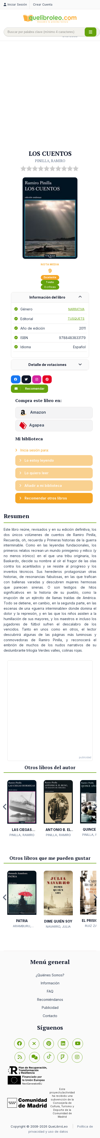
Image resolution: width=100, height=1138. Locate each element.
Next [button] (95, 807)
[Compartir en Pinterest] (47, 379)
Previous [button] (4, 807)
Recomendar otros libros (45, 498)
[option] (22, 809)
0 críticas (50, 287)
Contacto (50, 1016)
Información (50, 983)
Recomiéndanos (50, 999)
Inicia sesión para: (34, 450)
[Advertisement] (50, 96)
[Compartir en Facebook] (15, 379)
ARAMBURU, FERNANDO (22, 926)
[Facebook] (19, 1043)
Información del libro (47, 297)
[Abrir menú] (90, 32)
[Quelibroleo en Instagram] (36, 379)
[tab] (50, 297)
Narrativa (76, 309)
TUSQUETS (76, 318)
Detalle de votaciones (47, 365)
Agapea (36, 425)
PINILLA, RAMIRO (50, 160)
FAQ (50, 991)
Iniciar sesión (17, 4)
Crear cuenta (42, 4)
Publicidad (50, 1007)
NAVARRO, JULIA (58, 926)
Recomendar (34, 388)
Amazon (37, 412)
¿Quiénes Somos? (50, 975)
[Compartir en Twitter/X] (26, 379)
